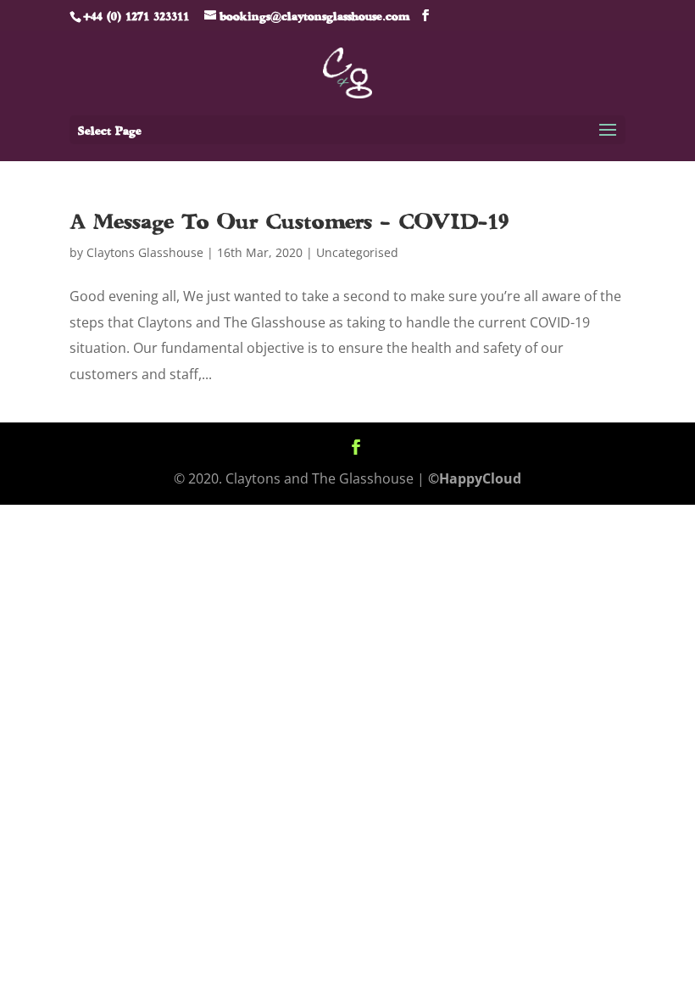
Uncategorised (357, 252)
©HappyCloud (474, 478)
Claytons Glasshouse (144, 252)
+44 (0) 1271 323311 (136, 15)
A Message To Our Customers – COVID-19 (289, 220)
